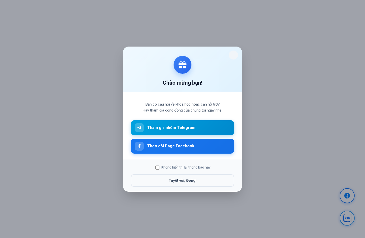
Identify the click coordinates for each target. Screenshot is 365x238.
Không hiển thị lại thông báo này (186, 167)
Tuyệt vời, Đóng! (182, 180)
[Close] (233, 55)
